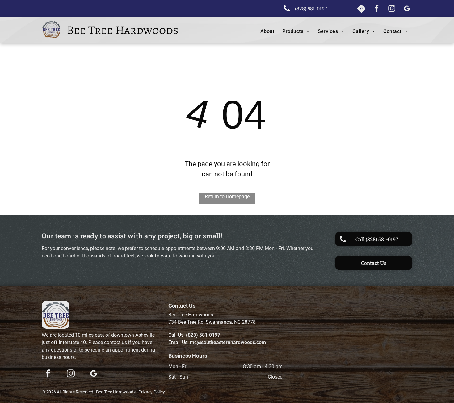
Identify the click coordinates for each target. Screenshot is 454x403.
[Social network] (361, 9)
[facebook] (376, 9)
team (63, 235)
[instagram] (391, 9)
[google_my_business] (406, 9)
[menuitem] (263, 31)
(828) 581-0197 (203, 335)
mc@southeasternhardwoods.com (228, 342)
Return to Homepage (227, 196)
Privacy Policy (151, 391)
